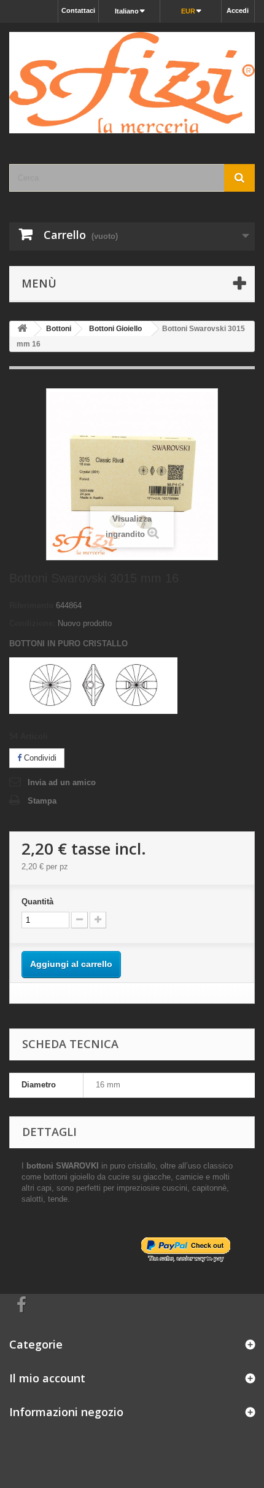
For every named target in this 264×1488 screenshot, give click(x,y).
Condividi (38, 757)
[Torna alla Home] (22, 329)
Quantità (37, 901)
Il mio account (47, 1378)
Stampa (42, 800)
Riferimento (31, 605)
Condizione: (32, 623)
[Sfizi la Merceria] (132, 82)
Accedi (238, 10)
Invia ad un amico (62, 782)
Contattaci (78, 10)
